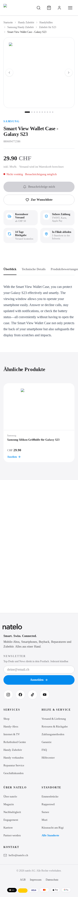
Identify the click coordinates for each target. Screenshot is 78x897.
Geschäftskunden (13, 773)
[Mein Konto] (59, 8)
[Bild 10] (52, 112)
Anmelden (37, 679)
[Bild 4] (37, 112)
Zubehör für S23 (47, 27)
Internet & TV (11, 734)
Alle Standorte (50, 835)
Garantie (47, 742)
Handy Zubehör (26, 22)
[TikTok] (32, 694)
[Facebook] (20, 694)
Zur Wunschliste (41, 199)
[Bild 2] (31, 112)
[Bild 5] (39, 112)
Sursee (45, 812)
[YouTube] (44, 694)
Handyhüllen (46, 22)
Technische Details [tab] (34, 269)
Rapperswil (48, 804)
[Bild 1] (27, 112)
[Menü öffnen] (70, 7)
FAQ (44, 749)
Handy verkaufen (13, 757)
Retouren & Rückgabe (55, 726)
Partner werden (12, 835)
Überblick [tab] (9, 269)
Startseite (8, 22)
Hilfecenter (48, 757)
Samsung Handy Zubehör (20, 27)
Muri (44, 819)
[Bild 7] (45, 112)
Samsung (11, 121)
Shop (6, 718)
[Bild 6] (42, 112)
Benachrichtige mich (41, 186)
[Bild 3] (34, 112)
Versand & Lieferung (54, 718)
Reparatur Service (13, 765)
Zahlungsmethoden (53, 734)
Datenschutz (52, 879)
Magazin (8, 804)
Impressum (35, 879)
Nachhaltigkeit (12, 812)
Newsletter (14, 656)
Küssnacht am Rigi (53, 827)
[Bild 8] (47, 112)
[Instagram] (8, 694)
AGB (23, 879)
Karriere (8, 827)
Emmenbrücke (50, 796)
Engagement (10, 819)
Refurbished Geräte (14, 742)
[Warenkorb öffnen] (49, 8)
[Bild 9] (50, 112)
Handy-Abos (10, 726)
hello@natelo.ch (18, 855)
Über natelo (10, 796)
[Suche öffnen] (38, 8)
